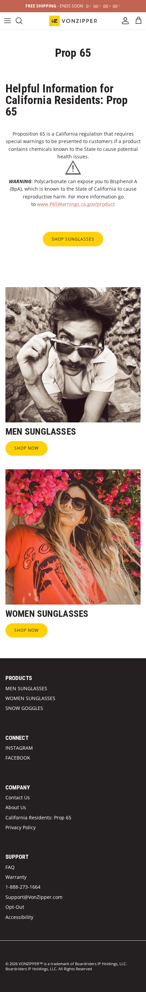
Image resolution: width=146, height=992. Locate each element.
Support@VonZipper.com (33, 897)
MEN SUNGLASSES (26, 688)
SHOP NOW (26, 448)
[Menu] (7, 20)
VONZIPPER (29, 963)
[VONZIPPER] (73, 21)
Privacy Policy (20, 827)
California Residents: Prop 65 (38, 817)
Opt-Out (14, 907)
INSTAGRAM (19, 748)
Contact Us (17, 797)
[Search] (22, 20)
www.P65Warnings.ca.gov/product (76, 204)
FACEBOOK (17, 757)
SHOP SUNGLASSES (73, 239)
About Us (15, 807)
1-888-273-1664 (22, 887)
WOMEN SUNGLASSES (30, 698)
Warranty (15, 877)
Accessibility (19, 917)
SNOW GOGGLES (24, 708)
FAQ (10, 867)
